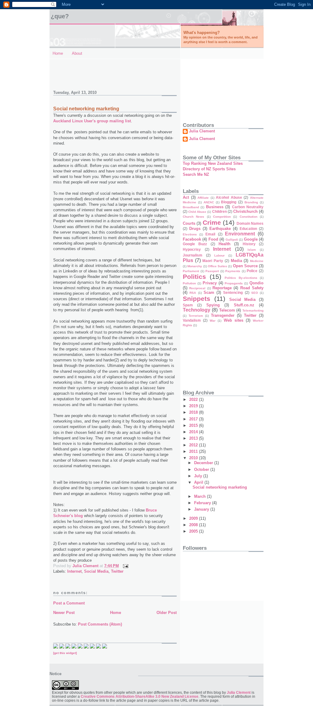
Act (186, 197)
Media (236, 260)
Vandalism (192, 320)
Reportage (222, 288)
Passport (212, 271)
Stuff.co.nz (244, 305)
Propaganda (234, 283)
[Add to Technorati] (55, 647)
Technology (196, 309)
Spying (213, 305)
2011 (194, 451)
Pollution (189, 283)
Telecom (227, 310)
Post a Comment (69, 603)
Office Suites (217, 266)
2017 (194, 419)
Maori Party (212, 261)
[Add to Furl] (92, 647)
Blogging (228, 202)
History (249, 244)
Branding (251, 202)
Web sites (233, 320)
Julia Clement (202, 131)
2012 (194, 445)
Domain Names (250, 223)
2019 (194, 406)
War (212, 320)
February (203, 503)
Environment (240, 233)
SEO (254, 292)
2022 (194, 399)
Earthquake (220, 228)
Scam (209, 292)
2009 (194, 518)
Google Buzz (195, 244)
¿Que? (60, 16)
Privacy (210, 283)
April (199, 482)
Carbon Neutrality (247, 207)
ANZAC (209, 202)
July (198, 476)
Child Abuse (197, 211)
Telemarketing (252, 310)
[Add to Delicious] (61, 647)
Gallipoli (232, 239)
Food (213, 239)
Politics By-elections (241, 277)
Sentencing (233, 292)
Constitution (248, 216)
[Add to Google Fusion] (67, 647)
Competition (222, 216)
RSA (193, 292)
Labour (219, 255)
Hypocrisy (192, 249)
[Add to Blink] (86, 647)
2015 (194, 425)
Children (219, 211)
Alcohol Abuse (229, 197)
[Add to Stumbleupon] (104, 647)
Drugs (195, 228)
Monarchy (194, 266)
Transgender (222, 315)
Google (251, 239)
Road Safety (251, 288)
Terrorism (196, 315)
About (77, 53)
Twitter (117, 571)
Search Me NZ (196, 174)
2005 (194, 531)
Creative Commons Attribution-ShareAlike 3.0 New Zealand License (139, 696)
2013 (194, 438)
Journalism (192, 255)
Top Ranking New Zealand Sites (213, 163)
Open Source (245, 266)
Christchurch (245, 211)
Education (248, 229)
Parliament (191, 271)
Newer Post (64, 612)
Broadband (191, 207)
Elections (190, 234)
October (202, 469)
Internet (74, 571)
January (202, 509)
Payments (232, 271)
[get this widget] (65, 653)
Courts (189, 223)
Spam (188, 305)
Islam (252, 249)
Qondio (256, 283)
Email (210, 234)
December (204, 462)
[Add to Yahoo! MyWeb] (80, 647)
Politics (194, 276)
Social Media (96, 571)
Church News (193, 216)
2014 (194, 432)
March (200, 496)
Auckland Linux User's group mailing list (92, 121)
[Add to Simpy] (98, 647)
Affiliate (203, 197)
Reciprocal (197, 288)
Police (252, 271)
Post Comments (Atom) (100, 624)
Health (224, 244)
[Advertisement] (89, 71)
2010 (194, 458)
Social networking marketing (220, 487)
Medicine (256, 261)
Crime (212, 222)
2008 (194, 525)
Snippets (196, 298)
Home (58, 53)
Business (214, 207)
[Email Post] (125, 566)
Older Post (166, 612)
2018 (194, 412)
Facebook (192, 239)
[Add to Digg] (74, 647)
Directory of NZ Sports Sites (209, 169)
